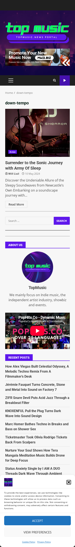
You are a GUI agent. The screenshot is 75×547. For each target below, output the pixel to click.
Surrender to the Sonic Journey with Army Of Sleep (37, 133)
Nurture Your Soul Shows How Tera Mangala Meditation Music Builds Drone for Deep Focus (35, 455)
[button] (69, 482)
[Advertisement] (37, 57)
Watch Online (65, 80)
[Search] (54, 80)
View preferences (37, 532)
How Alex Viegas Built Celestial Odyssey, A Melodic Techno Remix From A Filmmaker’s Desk (37, 371)
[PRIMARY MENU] (10, 80)
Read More (16, 204)
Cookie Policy (28, 541)
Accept (37, 521)
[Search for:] (29, 221)
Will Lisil (13, 173)
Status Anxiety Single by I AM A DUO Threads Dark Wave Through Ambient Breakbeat (33, 474)
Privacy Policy (44, 541)
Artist (13, 151)
